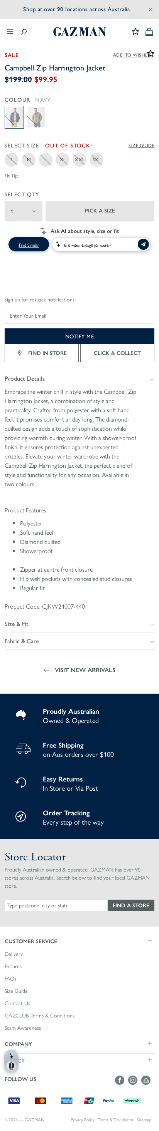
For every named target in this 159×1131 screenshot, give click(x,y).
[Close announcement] (151, 9)
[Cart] (149, 32)
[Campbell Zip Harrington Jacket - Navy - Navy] (14, 117)
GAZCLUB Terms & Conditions (39, 1015)
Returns (13, 966)
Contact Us (17, 1003)
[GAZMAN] (79, 32)
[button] (79, 940)
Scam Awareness (23, 1027)
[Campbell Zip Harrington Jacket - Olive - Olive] (36, 117)
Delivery (14, 953)
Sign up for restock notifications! (40, 299)
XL (63, 159)
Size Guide (141, 145)
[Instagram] (134, 1080)
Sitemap (144, 1119)
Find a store (131, 905)
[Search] (24, 31)
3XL (97, 159)
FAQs (10, 978)
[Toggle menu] (10, 31)
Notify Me (79, 336)
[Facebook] (121, 1080)
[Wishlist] (135, 31)
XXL (80, 159)
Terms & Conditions (116, 1119)
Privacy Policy (83, 1119)
